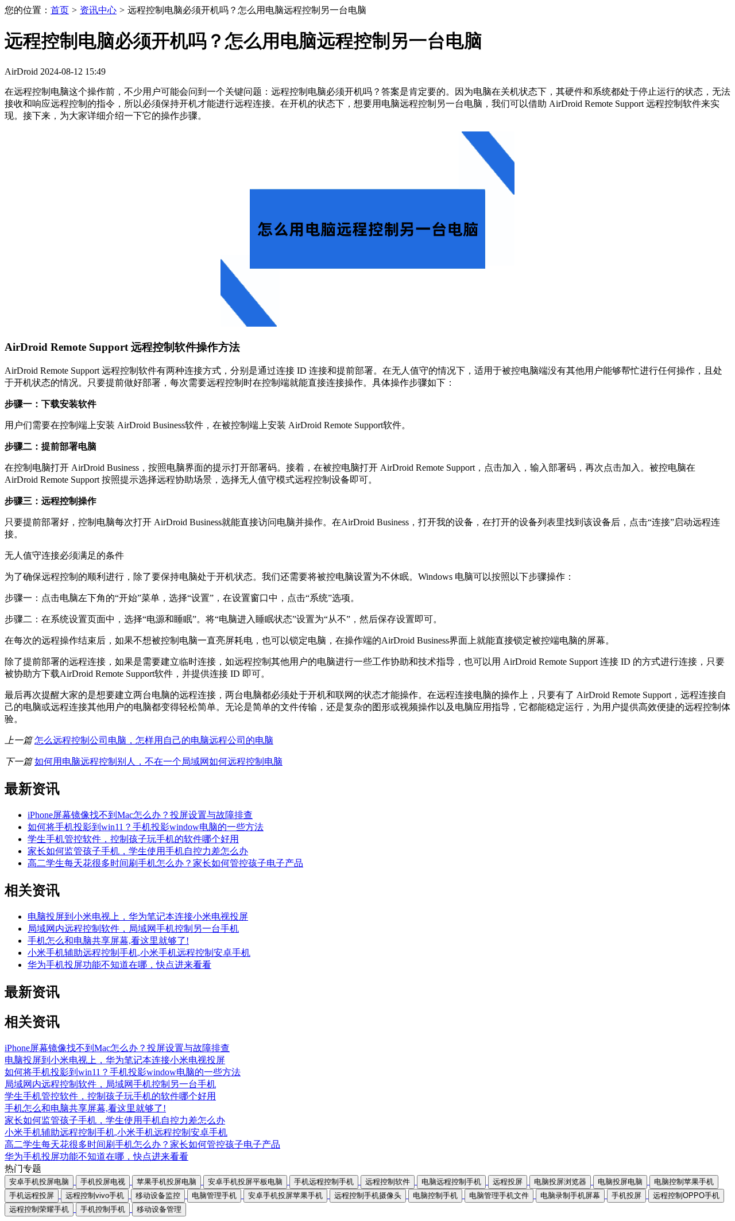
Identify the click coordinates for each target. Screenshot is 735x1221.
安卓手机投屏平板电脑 (245, 1181)
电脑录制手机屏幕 (570, 1195)
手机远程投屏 (31, 1195)
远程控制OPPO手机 (686, 1195)
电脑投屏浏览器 (560, 1181)
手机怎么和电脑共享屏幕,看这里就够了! (108, 940)
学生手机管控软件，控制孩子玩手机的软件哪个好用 (133, 839)
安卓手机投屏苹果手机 (285, 1195)
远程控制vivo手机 (94, 1195)
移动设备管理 (159, 1209)
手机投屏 (626, 1195)
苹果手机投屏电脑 (166, 1181)
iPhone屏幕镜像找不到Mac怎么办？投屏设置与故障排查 (140, 815)
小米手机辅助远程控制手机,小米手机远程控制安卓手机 (139, 953)
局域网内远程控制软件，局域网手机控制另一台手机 (133, 928)
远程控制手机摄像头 (367, 1195)
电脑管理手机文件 (499, 1195)
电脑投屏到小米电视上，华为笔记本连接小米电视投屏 (138, 916)
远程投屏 (508, 1181)
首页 (60, 10)
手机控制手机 (102, 1209)
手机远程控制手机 (324, 1181)
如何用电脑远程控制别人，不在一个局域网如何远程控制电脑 (158, 761)
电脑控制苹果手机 (684, 1181)
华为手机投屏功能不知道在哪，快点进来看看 (119, 965)
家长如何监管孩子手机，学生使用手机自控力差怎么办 (138, 851)
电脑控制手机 (435, 1195)
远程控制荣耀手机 (39, 1209)
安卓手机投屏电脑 (39, 1181)
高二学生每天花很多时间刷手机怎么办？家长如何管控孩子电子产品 (165, 863)
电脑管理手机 (214, 1195)
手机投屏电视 (102, 1181)
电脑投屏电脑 (620, 1181)
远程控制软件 (387, 1181)
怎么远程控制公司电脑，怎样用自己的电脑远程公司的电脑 (153, 740)
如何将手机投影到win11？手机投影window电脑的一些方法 (146, 827)
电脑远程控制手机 (451, 1181)
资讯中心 (98, 10)
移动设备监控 (158, 1195)
